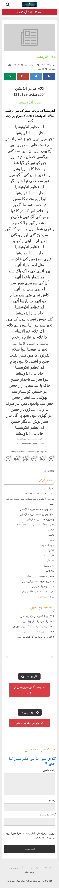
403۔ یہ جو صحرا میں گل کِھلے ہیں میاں (35, 636)
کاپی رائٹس (47, 868)
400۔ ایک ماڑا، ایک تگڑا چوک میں (38, 621)
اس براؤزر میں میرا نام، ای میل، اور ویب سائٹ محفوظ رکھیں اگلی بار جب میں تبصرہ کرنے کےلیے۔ (30, 835)
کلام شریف (49, 555)
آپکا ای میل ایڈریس (47, 815)
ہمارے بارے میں (14, 868)
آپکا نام (52, 800)
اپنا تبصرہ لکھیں (49, 770)
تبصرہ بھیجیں (30, 65)
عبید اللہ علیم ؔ (47, 545)
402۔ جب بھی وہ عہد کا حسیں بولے (37, 631)
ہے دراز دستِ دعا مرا (45, 596)
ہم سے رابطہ (29, 872)
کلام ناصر (50, 570)
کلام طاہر (46, 471)
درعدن (51, 540)
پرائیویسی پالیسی (31, 868)
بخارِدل (51, 488)
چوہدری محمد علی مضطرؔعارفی (40, 519)
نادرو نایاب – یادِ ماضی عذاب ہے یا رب (37, 591)
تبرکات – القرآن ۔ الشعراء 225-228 (38, 493)
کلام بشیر (50, 550)
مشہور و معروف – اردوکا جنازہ (40, 576)
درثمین (51, 534)
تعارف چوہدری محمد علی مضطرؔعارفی (37, 509)
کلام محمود (49, 565)
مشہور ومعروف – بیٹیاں (43, 586)
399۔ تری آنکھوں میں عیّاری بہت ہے (37, 616)
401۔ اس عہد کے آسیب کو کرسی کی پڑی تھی (33, 626)
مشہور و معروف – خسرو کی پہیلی (38, 581)
